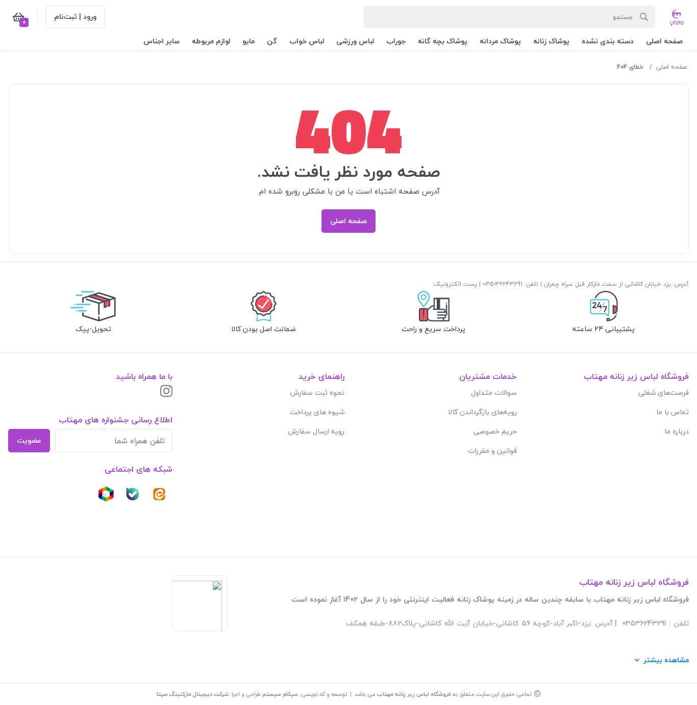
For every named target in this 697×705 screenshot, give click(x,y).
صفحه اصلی (671, 67)
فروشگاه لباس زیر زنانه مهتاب (414, 694)
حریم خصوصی (495, 431)
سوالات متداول (494, 392)
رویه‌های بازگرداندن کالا (482, 411)
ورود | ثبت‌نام (75, 16)
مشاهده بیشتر (666, 660)
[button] (664, 41)
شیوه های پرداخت (317, 411)
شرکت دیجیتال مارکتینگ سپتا (193, 694)
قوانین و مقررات (492, 450)
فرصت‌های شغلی (663, 392)
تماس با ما (672, 411)
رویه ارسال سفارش (316, 431)
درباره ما (676, 431)
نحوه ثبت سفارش (317, 392)
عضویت (29, 440)
